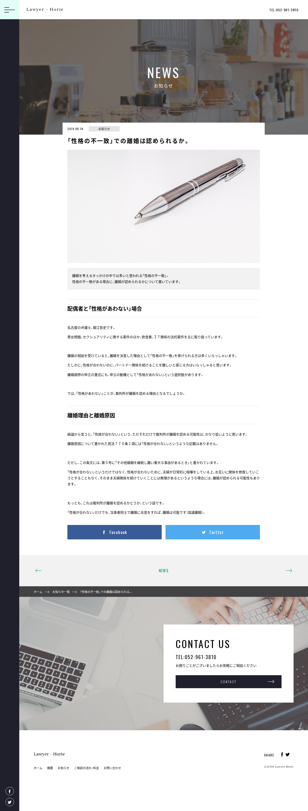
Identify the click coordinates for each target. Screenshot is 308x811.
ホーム (38, 592)
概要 (50, 768)
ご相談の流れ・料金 (86, 768)
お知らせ (63, 768)
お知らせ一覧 (61, 592)
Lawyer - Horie (45, 9)
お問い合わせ (112, 768)
